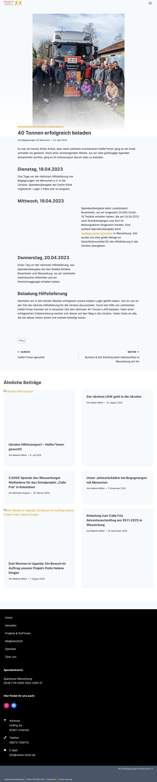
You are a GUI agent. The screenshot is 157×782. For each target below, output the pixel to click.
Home (8, 617)
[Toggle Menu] (150, 3)
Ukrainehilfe (56, 127)
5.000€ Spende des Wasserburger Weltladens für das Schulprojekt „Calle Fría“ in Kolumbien (37, 482)
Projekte (42, 127)
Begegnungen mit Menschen (36, 140)
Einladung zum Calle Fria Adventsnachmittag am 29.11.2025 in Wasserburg (114, 520)
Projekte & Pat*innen (18, 633)
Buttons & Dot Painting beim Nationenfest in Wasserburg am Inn (112, 357)
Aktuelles (10, 625)
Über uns (10, 656)
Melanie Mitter (20, 455)
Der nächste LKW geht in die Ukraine (113, 396)
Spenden (10, 649)
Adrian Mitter (97, 402)
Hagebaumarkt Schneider (97, 233)
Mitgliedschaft (14, 641)
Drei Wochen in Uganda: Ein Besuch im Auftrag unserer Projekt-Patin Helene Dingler (37, 568)
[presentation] (39, 413)
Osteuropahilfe (26, 127)
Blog (22, 340)
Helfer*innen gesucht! (31, 355)
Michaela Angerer (21, 493)
